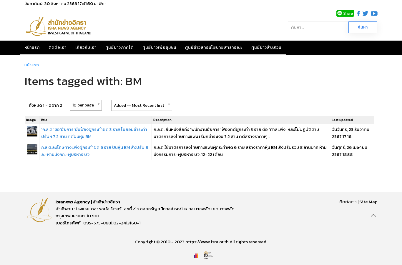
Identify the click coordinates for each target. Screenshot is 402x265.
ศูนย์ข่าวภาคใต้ (119, 47)
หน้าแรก (32, 47)
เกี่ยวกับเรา (86, 47)
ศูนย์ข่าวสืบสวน (266, 47)
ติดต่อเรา (58, 47)
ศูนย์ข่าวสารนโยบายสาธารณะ (213, 47)
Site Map (368, 201)
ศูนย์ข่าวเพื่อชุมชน (159, 47)
